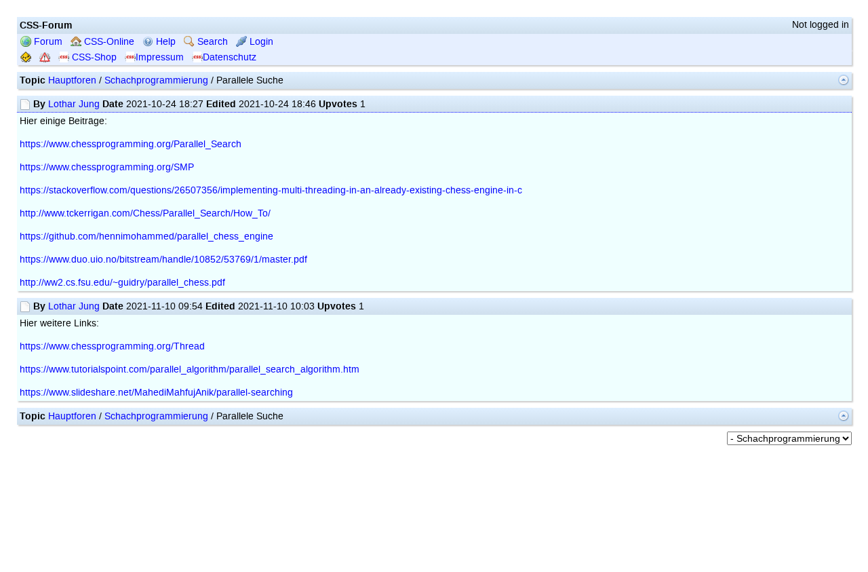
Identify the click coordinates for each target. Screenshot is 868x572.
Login (260, 41)
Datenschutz (229, 57)
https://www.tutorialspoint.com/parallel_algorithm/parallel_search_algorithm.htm (189, 369)
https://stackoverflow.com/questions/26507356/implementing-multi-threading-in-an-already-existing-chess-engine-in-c (271, 190)
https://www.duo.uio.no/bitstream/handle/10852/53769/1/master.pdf (163, 259)
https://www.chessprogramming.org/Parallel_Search (130, 144)
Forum (46, 41)
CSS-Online (107, 41)
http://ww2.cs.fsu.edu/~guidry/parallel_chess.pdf (122, 282)
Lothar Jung (74, 104)
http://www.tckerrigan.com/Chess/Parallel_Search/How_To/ (145, 213)
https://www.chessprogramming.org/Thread (112, 346)
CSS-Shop (93, 57)
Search (211, 41)
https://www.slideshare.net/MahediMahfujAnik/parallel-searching (156, 392)
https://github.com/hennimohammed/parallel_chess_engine (146, 236)
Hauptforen (72, 80)
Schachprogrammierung (156, 80)
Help (164, 41)
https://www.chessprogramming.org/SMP (107, 167)
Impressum (160, 57)
